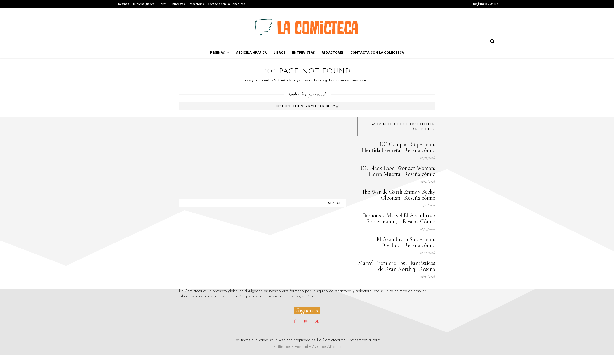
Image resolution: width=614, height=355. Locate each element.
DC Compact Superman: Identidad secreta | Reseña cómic (398, 147)
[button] (492, 41)
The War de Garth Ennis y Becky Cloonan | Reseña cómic (398, 194)
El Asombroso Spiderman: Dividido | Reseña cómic (406, 242)
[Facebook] (294, 321)
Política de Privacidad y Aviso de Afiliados (307, 347)
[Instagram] (305, 321)
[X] (317, 321)
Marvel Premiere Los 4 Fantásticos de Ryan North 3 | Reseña (396, 266)
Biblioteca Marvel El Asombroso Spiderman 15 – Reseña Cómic (399, 218)
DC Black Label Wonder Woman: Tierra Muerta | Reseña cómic (397, 171)
